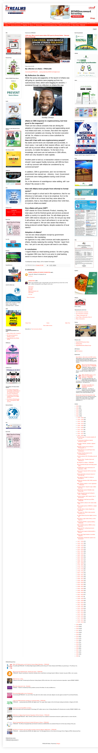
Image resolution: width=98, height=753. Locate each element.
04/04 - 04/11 (80, 596)
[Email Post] (47, 265)
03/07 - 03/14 (80, 604)
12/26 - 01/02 (80, 417)
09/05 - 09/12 (80, 553)
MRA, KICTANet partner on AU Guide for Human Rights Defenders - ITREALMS (89, 376)
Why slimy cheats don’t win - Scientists (21, 686)
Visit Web (30, 289)
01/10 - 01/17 (80, 620)
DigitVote (25, 25)
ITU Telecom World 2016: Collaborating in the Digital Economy (13, 396)
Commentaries (46, 22)
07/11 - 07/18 (80, 568)
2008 (77, 648)
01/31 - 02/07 (80, 614)
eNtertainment (26, 22)
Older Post (67, 323)
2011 (77, 642)
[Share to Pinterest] (55, 265)
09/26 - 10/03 (80, 547)
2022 (77, 414)
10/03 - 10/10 (80, 545)
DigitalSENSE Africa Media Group (83, 345)
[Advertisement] (47, 310)
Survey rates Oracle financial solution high (85, 395)
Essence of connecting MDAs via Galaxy (22, 707)
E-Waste (7, 25)
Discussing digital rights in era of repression (23, 693)
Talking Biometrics (36, 22)
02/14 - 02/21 (80, 610)
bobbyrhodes (31, 280)
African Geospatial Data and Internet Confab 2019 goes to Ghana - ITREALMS (31, 722)
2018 (77, 628)
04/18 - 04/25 (80, 592)
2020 (77, 624)
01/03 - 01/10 (80, 622)
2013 (77, 638)
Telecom (32, 25)
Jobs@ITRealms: (83, 22)
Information (31, 286)
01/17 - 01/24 (80, 618)
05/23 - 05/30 (80, 582)
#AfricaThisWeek (56, 22)
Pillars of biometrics (80, 318)
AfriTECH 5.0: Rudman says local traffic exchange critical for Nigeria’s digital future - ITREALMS (34, 729)
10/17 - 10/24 (80, 541)
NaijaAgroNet (74, 22)
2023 (77, 412)
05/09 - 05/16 (80, 586)
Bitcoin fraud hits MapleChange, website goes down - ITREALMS (89, 365)
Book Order (92, 22)
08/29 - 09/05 (80, 555)
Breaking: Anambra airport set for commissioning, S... (84, 453)
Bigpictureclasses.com (33, 291)
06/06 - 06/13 (80, 578)
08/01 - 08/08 (80, 563)
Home (6, 22)
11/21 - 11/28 (80, 427)
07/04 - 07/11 (80, 570)
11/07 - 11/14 (80, 431)
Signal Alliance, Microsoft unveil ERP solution (86, 357)
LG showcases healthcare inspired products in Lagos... (85, 441)
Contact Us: (65, 22)
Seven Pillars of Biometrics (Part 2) (84, 317)
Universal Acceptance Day (50, 25)
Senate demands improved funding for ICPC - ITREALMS (86, 494)
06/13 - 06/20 (80, 576)
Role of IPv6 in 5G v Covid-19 (13, 333)
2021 (77, 415)
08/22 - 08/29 (80, 557)
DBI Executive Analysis (64, 25)
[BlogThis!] (51, 265)
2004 (77, 656)
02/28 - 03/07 (80, 606)
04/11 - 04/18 (80, 594)
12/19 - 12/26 (80, 419)
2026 (77, 406)
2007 (77, 650)
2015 (77, 634)
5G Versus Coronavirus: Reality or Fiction (12, 336)
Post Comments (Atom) (36, 329)
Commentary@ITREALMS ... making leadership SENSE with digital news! (42, 71)
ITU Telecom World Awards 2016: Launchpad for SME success (13, 400)
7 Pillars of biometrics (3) (81, 315)
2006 (77, 652)
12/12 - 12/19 (80, 421)
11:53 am (30, 276)
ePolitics (18, 22)
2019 (77, 626)
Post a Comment (31, 297)
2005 (77, 654)
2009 (77, 646)
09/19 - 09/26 (80, 549)
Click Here (30, 288)
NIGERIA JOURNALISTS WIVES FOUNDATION (39, 272)
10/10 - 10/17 (80, 543)
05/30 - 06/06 (80, 580)
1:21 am (30, 294)
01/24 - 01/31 (80, 616)
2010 (77, 644)
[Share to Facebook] (54, 265)
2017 (77, 630)
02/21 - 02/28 (80, 608)
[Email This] (50, 265)
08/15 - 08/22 (80, 559)
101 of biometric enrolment (82, 313)
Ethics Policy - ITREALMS (79, 25)
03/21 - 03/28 (80, 600)
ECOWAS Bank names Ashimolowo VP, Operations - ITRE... (86, 468)
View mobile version (47, 325)
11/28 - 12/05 (80, 425)
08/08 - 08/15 (80, 561)
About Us (12, 22)
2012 (77, 640)
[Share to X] (52, 265)
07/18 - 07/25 (80, 567)
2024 (77, 410)
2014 (77, 636)
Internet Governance (16, 25)
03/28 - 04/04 (80, 598)
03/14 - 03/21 (80, 602)
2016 (77, 632)
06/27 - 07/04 (80, 572)
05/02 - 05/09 (80, 588)
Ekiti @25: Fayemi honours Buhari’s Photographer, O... (85, 447)
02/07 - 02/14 (80, 612)
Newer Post (28, 323)
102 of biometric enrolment (82, 311)
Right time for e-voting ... (18, 678)
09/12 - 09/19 (80, 551)
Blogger (58, 743)
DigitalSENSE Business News (82, 342)
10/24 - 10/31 (80, 435)
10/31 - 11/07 (80, 433)
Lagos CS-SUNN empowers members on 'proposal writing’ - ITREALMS (29, 700)
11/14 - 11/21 (80, 429)
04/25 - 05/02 (80, 590)
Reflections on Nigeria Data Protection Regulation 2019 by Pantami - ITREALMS (31, 715)
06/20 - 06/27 (80, 574)
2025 (77, 408)
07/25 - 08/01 (80, 564)
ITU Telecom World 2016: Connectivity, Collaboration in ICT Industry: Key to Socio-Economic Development (13, 391)
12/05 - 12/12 (80, 423)
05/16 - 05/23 (80, 584)
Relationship (39, 25)
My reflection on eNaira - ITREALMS (85, 462)
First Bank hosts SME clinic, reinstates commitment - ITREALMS (88, 386)
